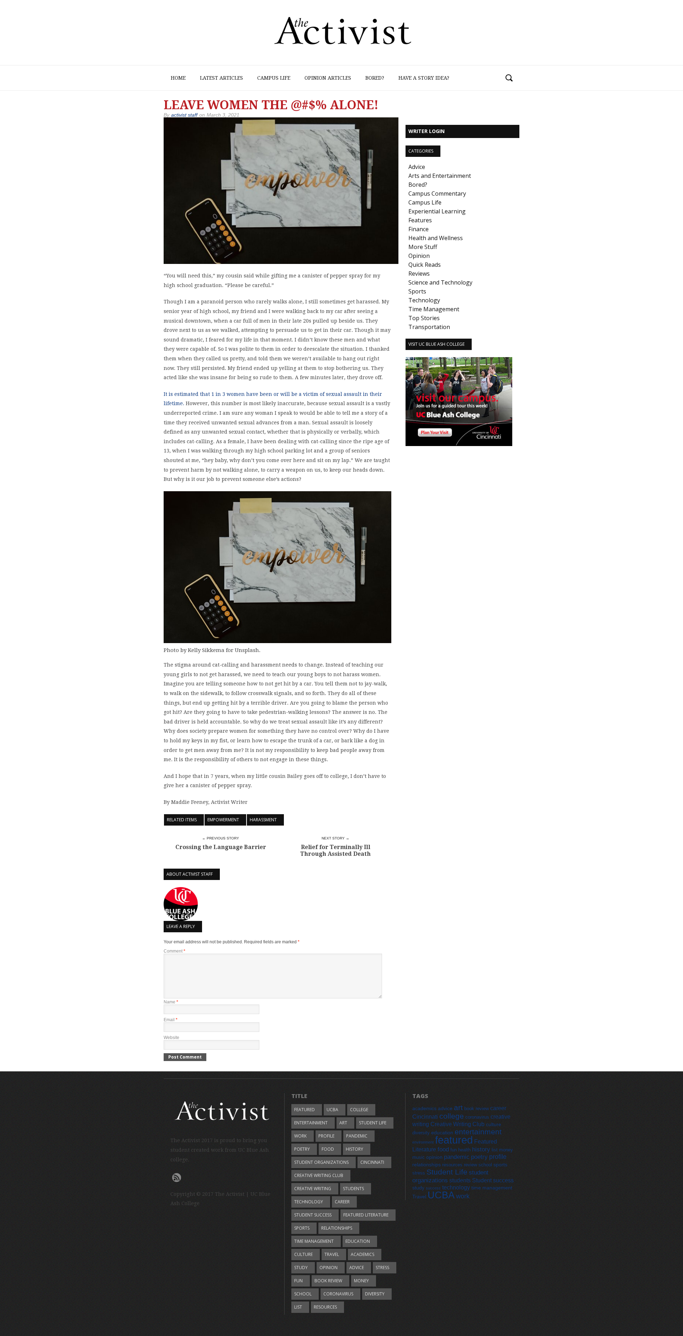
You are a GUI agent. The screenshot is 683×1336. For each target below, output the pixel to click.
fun (298, 1281)
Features (420, 220)
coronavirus (338, 1294)
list (298, 1307)
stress (382, 1268)
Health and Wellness (435, 238)
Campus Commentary (437, 193)
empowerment (223, 820)
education (357, 1241)
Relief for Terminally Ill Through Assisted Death (335, 850)
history (354, 1149)
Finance (418, 229)
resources (325, 1307)
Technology (424, 300)
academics (362, 1254)
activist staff (184, 115)
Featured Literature (365, 1215)
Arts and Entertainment (439, 176)
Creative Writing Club (318, 1175)
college (359, 1110)
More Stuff (422, 247)
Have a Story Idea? (423, 78)
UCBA (332, 1110)
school (303, 1294)
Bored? (374, 78)
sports (301, 1228)
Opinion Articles (328, 78)
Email (171, 1019)
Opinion (419, 256)
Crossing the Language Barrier (220, 847)
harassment (263, 820)
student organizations (321, 1162)
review (470, 1164)
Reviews (419, 273)
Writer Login (426, 131)
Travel (331, 1254)
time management (314, 1241)
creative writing (312, 1189)
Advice (416, 167)
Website (171, 1037)
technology (308, 1202)
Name (171, 1002)
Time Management (433, 309)
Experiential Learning (437, 211)
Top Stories (424, 318)
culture (303, 1254)
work (300, 1136)
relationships (336, 1228)
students (353, 1189)
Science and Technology (440, 282)
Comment (174, 951)
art (343, 1123)
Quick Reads (424, 265)
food (328, 1149)
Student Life (372, 1123)
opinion (328, 1268)
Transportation (429, 327)
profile (326, 1136)
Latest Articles (221, 78)
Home (178, 78)
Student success (313, 1215)
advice (356, 1268)
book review (328, 1281)
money (361, 1281)
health (464, 1149)
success (433, 1188)
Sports (417, 291)
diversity (375, 1294)
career (342, 1202)
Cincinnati (372, 1162)
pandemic (356, 1136)
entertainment (311, 1123)
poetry (302, 1149)
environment (423, 1142)
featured (304, 1110)
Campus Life (273, 78)
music (418, 1157)
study (301, 1268)
